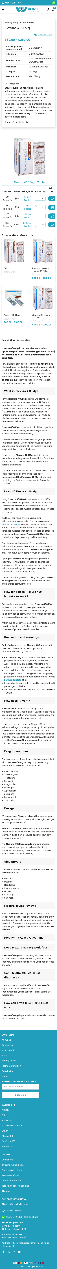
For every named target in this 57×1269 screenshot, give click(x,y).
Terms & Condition (11, 1065)
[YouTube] (19, 1252)
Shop (4, 1055)
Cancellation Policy (11, 1180)
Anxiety (5, 1109)
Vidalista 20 (7, 1146)
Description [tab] (8, 340)
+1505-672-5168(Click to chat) (22, 1217)
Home (8, 22)
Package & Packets (12, 1170)
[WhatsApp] (53, 2)
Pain (15, 22)
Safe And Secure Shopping (15, 1185)
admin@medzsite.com (16, 1204)
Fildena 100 (7, 1136)
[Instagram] (14, 1252)
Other (5, 1130)
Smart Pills (7, 1120)
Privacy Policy (9, 1060)
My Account (8, 1050)
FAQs (4, 1076)
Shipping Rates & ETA (13, 1164)
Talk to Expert (45, 34)
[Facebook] (3, 1252)
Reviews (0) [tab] (23, 340)
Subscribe (20, 1094)
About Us (6, 1039)
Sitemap (6, 1191)
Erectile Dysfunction (12, 1125)
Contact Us (7, 1045)
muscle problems (11, 524)
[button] (3, 9)
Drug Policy (7, 1071)
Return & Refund (10, 1175)
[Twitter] (9, 1252)
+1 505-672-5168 (13, 2)
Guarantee (7, 1159)
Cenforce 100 (8, 1141)
